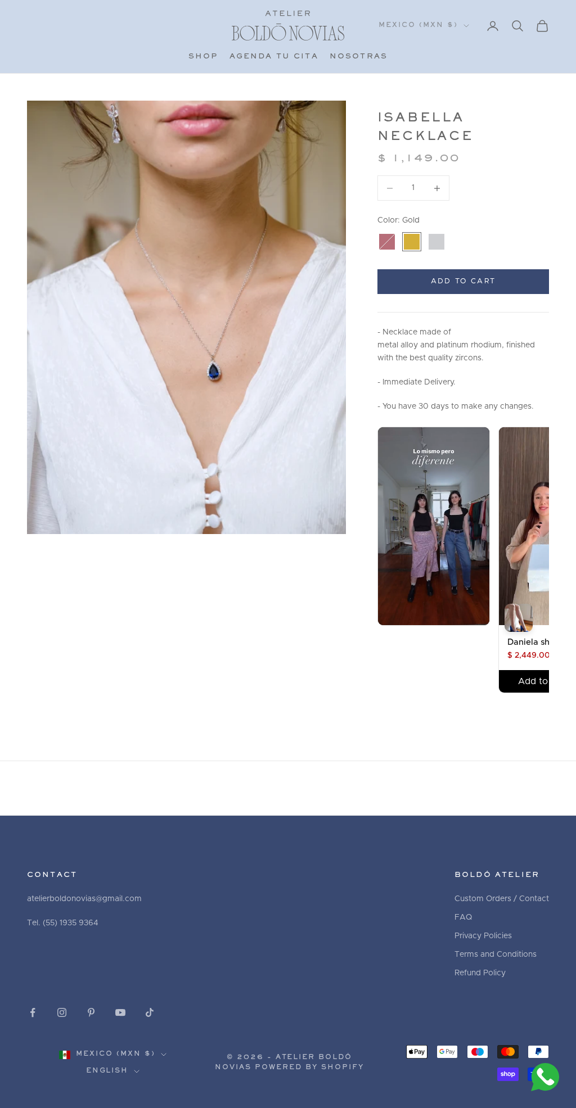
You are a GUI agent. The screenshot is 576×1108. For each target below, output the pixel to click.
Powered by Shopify (309, 1068)
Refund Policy (480, 973)
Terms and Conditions (495, 954)
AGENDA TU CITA (274, 56)
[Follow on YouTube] (120, 1012)
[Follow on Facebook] (32, 1012)
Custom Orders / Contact (501, 899)
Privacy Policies (483, 936)
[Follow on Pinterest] (91, 1012)
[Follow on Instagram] (62, 1012)
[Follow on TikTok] (149, 1012)
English (107, 1071)
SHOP (203, 56)
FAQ (463, 917)
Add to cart (463, 281)
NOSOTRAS (359, 56)
